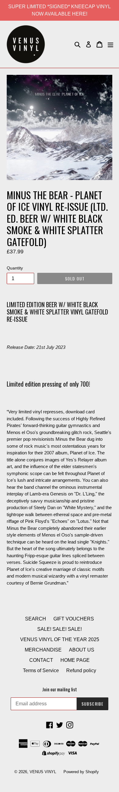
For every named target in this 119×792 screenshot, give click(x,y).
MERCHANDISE (43, 649)
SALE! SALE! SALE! (59, 629)
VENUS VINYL (43, 771)
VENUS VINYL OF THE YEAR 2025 (59, 639)
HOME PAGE (75, 660)
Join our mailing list (59, 689)
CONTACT (41, 660)
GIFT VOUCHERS (73, 618)
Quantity (15, 268)
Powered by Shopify (81, 771)
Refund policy (81, 670)
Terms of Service (41, 670)
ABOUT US (81, 649)
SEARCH (35, 618)
